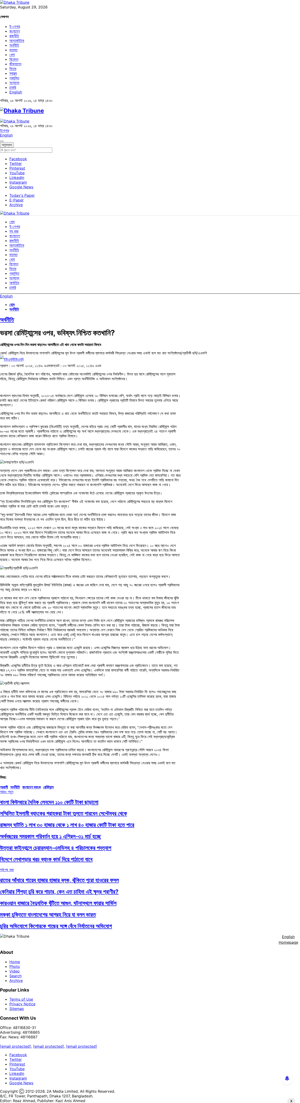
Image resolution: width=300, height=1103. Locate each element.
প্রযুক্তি (14, 78)
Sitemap (16, 1008)
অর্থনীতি (14, 45)
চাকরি (12, 87)
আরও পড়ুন (6, 791)
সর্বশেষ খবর (7, 869)
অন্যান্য (14, 82)
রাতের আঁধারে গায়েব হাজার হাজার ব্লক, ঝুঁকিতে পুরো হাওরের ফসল (59, 880)
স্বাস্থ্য (13, 73)
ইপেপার (4, 130)
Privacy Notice (22, 1004)
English (15, 92)
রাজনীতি (14, 35)
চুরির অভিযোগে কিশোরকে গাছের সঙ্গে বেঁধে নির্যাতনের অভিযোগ (56, 926)
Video (14, 971)
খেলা (12, 54)
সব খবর (13, 231)
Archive (16, 204)
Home (14, 961)
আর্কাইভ (14, 282)
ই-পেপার (14, 26)
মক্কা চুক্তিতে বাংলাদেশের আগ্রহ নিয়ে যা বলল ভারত (48, 914)
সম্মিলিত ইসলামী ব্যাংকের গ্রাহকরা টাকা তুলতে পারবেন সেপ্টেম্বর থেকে (63, 813)
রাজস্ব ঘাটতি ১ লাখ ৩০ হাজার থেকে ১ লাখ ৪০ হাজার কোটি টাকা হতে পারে (67, 824)
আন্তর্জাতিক (16, 40)
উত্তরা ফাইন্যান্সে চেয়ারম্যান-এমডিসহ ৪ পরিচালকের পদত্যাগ (55, 847)
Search (15, 975)
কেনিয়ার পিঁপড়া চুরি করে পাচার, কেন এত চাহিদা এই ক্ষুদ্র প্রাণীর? (59, 891)
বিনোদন (13, 59)
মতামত (13, 50)
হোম (12, 221)
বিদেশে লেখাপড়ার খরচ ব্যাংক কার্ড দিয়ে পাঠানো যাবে (46, 859)
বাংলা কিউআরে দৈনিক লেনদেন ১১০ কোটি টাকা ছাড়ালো (49, 802)
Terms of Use (21, 999)
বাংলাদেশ (14, 31)
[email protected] (15, 1046)
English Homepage (288, 939)
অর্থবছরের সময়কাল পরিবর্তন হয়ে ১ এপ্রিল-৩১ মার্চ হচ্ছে (50, 836)
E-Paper (16, 200)
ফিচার (12, 68)
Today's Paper (22, 195)
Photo (14, 966)
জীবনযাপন (15, 64)
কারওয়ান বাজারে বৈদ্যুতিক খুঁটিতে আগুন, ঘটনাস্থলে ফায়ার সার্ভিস (58, 903)
